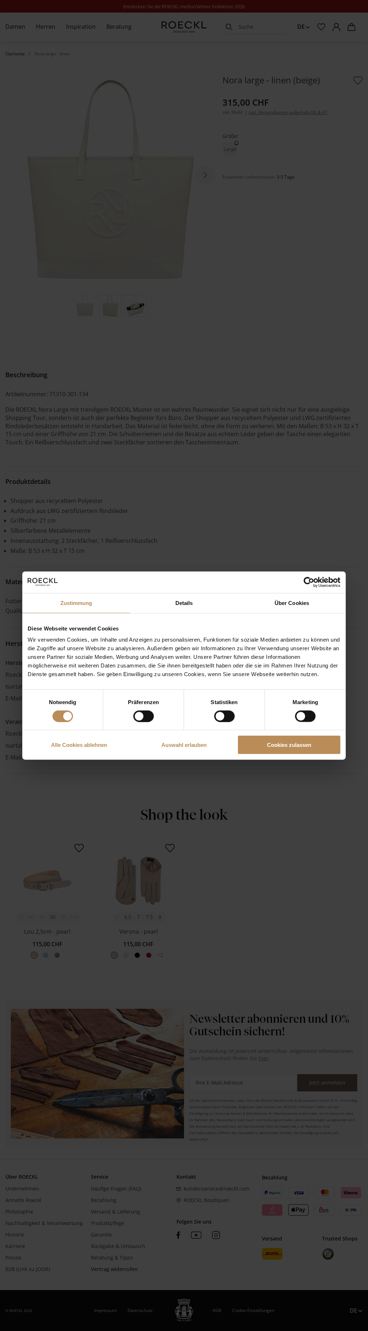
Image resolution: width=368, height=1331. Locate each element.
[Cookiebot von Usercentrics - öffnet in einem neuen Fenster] (308, 582)
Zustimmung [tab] (76, 603)
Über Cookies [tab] (292, 603)
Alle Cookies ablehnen (79, 745)
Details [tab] (184, 603)
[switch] (143, 716)
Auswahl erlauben (184, 745)
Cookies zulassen (289, 745)
